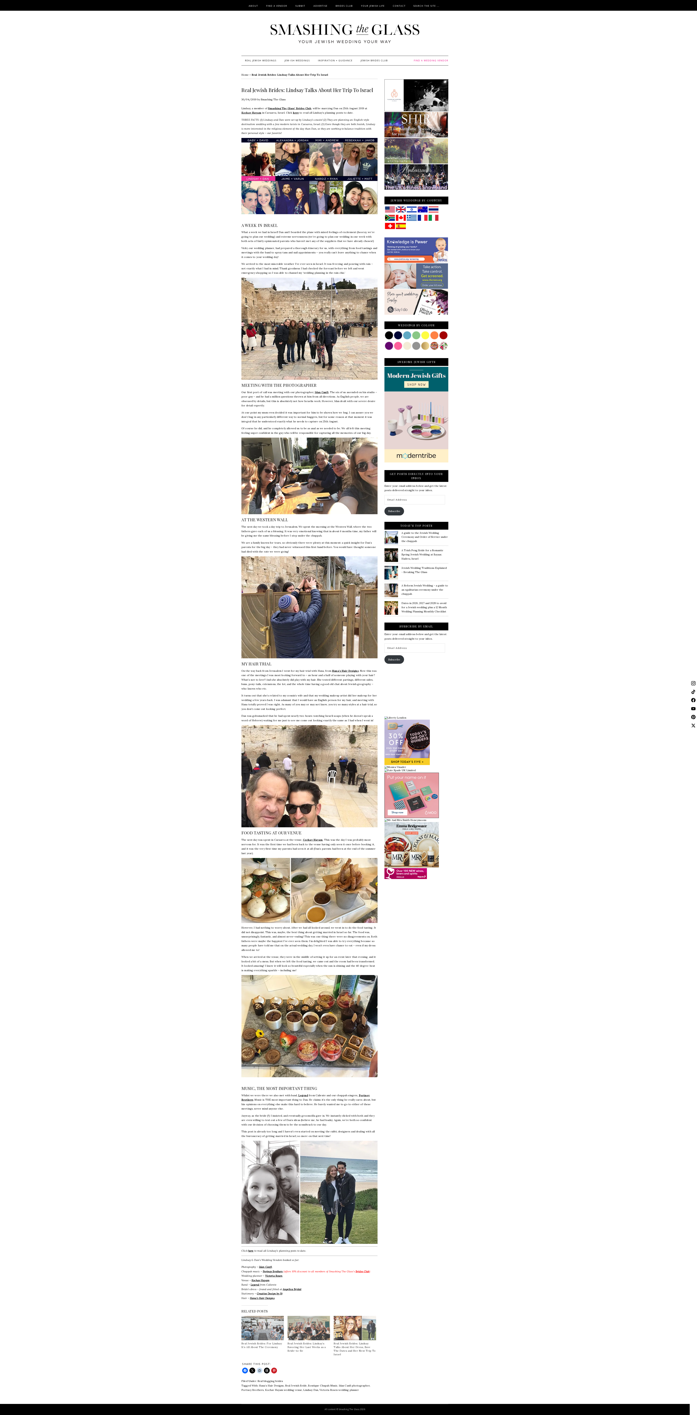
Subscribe (394, 511)
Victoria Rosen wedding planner (339, 1390)
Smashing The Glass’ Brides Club (289, 108)
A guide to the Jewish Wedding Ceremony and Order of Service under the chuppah (425, 537)
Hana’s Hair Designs (345, 670)
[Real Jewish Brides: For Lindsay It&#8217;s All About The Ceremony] (262, 1328)
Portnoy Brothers (273, 1271)
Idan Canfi (322, 392)
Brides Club (362, 1271)
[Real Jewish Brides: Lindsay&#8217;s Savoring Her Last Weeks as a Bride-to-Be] (309, 1328)
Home (245, 74)
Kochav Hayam (251, 112)
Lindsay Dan (310, 1390)
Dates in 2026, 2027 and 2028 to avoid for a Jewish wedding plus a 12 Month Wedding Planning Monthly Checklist (424, 607)
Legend (303, 1095)
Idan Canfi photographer (354, 1385)
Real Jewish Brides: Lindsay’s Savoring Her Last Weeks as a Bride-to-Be (307, 1347)
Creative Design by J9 (269, 1293)
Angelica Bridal (292, 1289)
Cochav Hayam (313, 839)
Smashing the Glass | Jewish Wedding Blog (344, 34)
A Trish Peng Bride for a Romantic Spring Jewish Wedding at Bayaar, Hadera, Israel (422, 554)
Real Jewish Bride (296, 1385)
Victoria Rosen (274, 1275)
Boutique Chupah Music (322, 1385)
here (296, 112)
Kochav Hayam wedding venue (283, 1390)
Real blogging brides (270, 1381)
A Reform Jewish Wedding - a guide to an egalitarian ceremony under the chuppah (425, 590)
